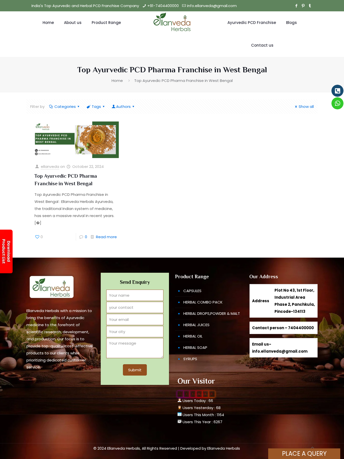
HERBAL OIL (192, 336)
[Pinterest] (303, 5)
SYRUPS (190, 358)
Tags (96, 106)
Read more (106, 236)
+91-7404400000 (163, 5)
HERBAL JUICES (196, 324)
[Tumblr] (310, 5)
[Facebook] (296, 5)
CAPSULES (192, 290)
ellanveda (50, 166)
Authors (123, 106)
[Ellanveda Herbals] (172, 22)
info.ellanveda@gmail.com (212, 5)
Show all (306, 106)
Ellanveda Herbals (223, 448)
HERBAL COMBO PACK (203, 302)
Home (117, 80)
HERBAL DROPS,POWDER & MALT (211, 313)
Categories (65, 106)
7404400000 (301, 327)
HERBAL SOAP (195, 347)
